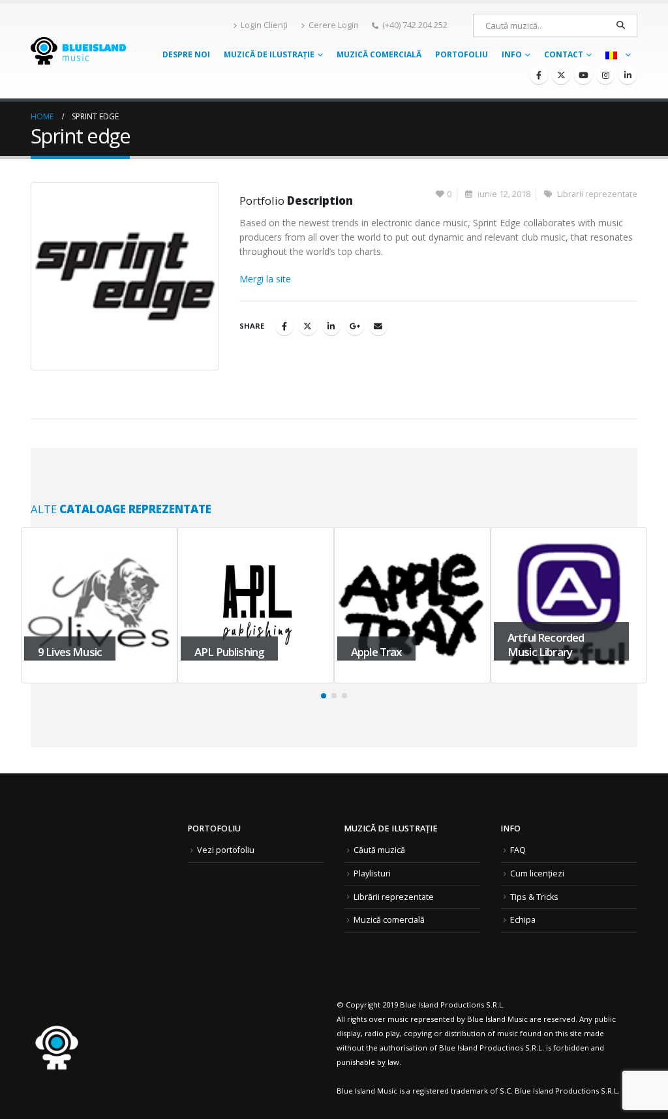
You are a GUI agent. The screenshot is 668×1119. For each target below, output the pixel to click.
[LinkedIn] (627, 75)
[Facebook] (539, 75)
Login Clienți (264, 25)
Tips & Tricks (534, 897)
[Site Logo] (78, 51)
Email (378, 326)
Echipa (523, 919)
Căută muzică (379, 850)
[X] (561, 75)
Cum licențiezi (537, 873)
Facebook (284, 326)
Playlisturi (372, 873)
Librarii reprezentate (597, 194)
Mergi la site (265, 279)
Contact (563, 54)
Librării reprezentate (394, 897)
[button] (323, 696)
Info (512, 54)
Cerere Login (334, 25)
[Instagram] (605, 75)
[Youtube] (583, 75)
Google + (355, 326)
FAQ (518, 850)
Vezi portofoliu (225, 850)
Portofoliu (461, 54)
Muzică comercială (379, 54)
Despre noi (186, 54)
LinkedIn (331, 326)
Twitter (308, 326)
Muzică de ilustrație (269, 54)
